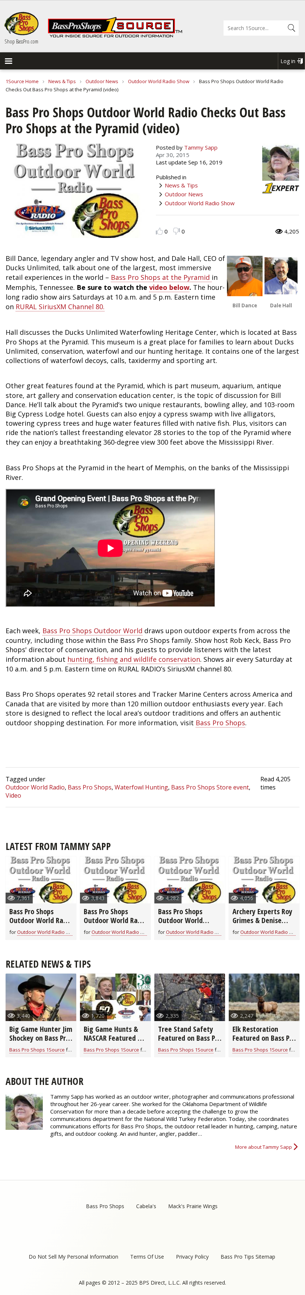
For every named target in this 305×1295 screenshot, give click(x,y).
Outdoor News (102, 81)
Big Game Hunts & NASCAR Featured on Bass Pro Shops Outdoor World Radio (115, 1042)
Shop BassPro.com (21, 41)
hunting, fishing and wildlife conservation (133, 659)
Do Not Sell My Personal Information (73, 1256)
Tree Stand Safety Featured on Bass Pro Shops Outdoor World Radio (189, 1042)
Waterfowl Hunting (141, 787)
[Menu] (8, 61)
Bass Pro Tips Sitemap (248, 1256)
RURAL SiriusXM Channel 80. (60, 306)
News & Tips (62, 81)
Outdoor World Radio (35, 787)
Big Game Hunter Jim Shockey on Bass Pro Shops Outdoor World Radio (40, 1042)
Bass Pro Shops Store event (210, 787)
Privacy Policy (192, 1256)
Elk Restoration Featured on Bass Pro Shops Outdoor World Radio (264, 1042)
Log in (287, 61)
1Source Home (22, 81)
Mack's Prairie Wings (193, 1206)
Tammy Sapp (201, 147)
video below (169, 287)
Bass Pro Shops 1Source (37, 1049)
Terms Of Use (147, 1256)
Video (13, 795)
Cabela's (146, 1206)
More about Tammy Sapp (263, 1147)
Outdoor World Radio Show (158, 81)
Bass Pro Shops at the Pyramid (161, 277)
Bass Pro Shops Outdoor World (92, 630)
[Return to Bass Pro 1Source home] (115, 36)
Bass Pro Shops (220, 722)
